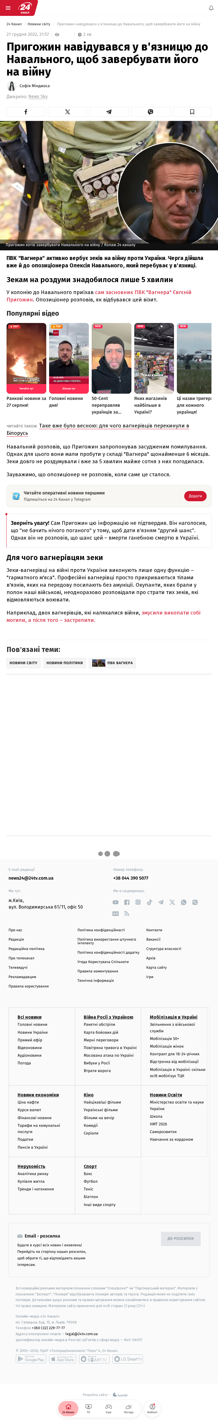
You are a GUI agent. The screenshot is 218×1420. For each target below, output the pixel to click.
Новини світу (39, 24)
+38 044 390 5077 (130, 878)
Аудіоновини (29, 1055)
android (31, 1359)
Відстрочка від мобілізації (174, 1062)
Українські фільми (101, 1110)
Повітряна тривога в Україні (110, 1047)
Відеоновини (30, 1047)
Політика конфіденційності (101, 930)
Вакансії (153, 939)
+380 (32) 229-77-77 (48, 1328)
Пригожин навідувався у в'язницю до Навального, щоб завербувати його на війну (128, 24)
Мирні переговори (101, 1040)
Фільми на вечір (99, 1117)
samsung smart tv (127, 1359)
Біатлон (91, 1197)
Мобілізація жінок (167, 1046)
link (115, 902)
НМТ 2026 (158, 1124)
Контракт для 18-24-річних (174, 1054)
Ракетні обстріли (99, 1024)
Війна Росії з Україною (108, 1017)
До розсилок (181, 1239)
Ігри (149, 977)
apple (62, 1359)
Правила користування (29, 986)
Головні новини (32, 1024)
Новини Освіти (166, 1095)
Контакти (154, 930)
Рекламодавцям (22, 977)
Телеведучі (18, 968)
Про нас (15, 930)
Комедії (91, 1125)
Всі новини (29, 1017)
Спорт (90, 1166)
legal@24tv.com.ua (82, 1334)
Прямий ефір (30, 1040)
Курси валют (29, 1110)
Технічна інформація (95, 981)
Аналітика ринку (33, 1173)
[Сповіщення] (211, 8)
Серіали (91, 1133)
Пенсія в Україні (33, 1147)
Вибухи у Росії (97, 1063)
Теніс (88, 1189)
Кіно (89, 1095)
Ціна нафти (28, 1102)
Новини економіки (38, 1095)
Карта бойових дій (101, 1032)
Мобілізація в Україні (174, 1017)
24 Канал (15, 24)
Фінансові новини (35, 1117)
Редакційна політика (27, 949)
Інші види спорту (100, 1204)
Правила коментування (97, 971)
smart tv (94, 1359)
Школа (156, 1116)
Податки (25, 1139)
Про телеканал (21, 958)
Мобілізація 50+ (164, 1038)
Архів (150, 958)
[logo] (25, 8)
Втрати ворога (97, 1071)
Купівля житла (31, 1181)
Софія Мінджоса (35, 86)
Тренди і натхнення (36, 1189)
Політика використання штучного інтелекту (106, 941)
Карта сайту (156, 968)
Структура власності (163, 949)
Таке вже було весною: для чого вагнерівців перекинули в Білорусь (98, 429)
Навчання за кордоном (171, 1139)
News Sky (38, 96)
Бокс (88, 1173)
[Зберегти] (192, 111)
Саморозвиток (163, 1132)
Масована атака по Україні (109, 1055)
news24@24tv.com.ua (31, 878)
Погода (24, 1063)
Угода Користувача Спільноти (103, 962)
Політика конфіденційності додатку (108, 953)
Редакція (16, 939)
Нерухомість (31, 1166)
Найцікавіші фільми (102, 1102)
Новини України (33, 1032)
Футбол (91, 1181)
